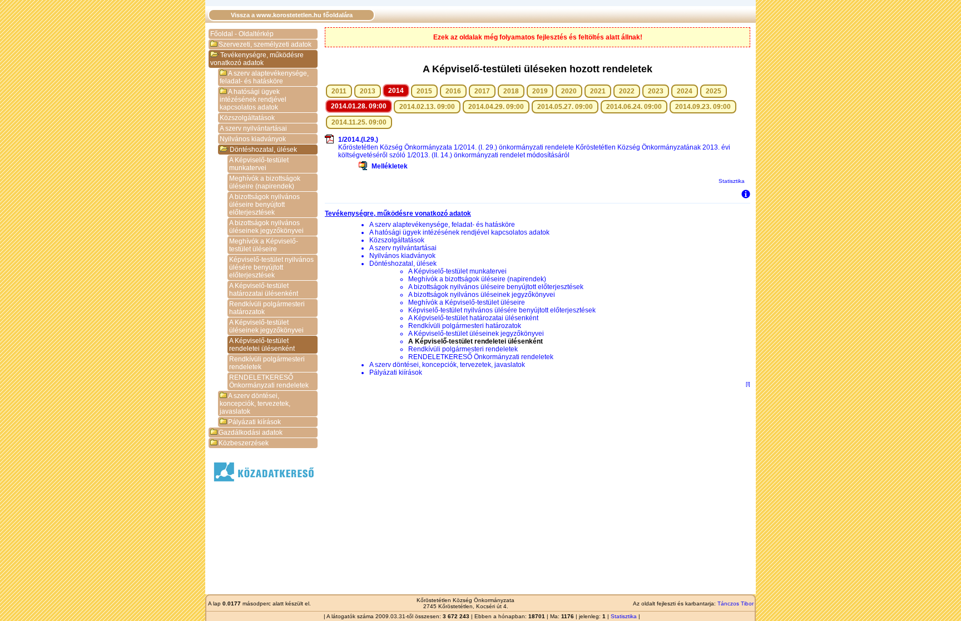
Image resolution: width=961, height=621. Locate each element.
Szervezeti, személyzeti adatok (265, 44)
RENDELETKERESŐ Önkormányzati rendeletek (269, 381)
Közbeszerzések (244, 443)
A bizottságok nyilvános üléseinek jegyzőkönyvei (266, 227)
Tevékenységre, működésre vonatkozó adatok (257, 59)
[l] (748, 384)
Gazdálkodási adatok (251, 432)
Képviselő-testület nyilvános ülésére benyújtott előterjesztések (271, 267)
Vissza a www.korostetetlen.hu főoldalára (292, 15)
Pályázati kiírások (254, 422)
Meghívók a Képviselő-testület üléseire (263, 245)
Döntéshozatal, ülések (263, 149)
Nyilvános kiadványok (253, 139)
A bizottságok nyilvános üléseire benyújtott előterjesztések (264, 204)
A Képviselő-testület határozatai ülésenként (263, 289)
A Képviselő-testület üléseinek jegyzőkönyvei (266, 326)
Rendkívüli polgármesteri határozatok (267, 308)
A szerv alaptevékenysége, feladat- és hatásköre (264, 77)
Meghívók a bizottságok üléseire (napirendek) (264, 182)
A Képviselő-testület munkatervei (259, 164)
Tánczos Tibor (735, 603)
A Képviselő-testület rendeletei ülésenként (262, 344)
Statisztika (732, 181)
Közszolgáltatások (247, 118)
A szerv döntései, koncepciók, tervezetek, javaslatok (255, 403)
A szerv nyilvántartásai (253, 128)
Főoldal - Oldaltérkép (242, 34)
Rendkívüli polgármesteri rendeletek (267, 363)
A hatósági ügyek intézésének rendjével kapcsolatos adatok (253, 99)
